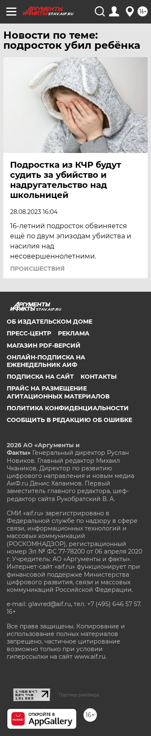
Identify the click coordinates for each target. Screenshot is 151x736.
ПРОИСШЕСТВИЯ (37, 269)
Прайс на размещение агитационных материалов (58, 392)
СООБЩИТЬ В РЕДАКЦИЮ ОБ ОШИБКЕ (69, 420)
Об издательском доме (49, 321)
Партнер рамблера (79, 694)
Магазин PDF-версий (44, 345)
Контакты (99, 376)
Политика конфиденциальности (68, 408)
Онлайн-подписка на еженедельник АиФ (46, 361)
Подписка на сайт (40, 376)
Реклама (73, 333)
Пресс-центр (29, 333)
